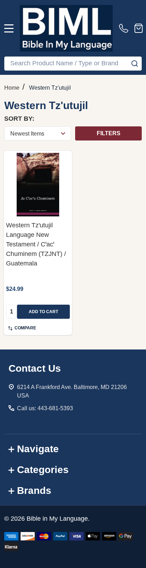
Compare (25, 327)
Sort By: (19, 118)
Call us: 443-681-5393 (45, 408)
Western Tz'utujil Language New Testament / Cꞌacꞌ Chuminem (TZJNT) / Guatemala (36, 244)
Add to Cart (43, 311)
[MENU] (8, 28)
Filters (108, 133)
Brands (34, 490)
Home (11, 88)
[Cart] (138, 28)
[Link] (66, 28)
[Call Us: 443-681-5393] (125, 28)
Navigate (38, 448)
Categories (43, 469)
